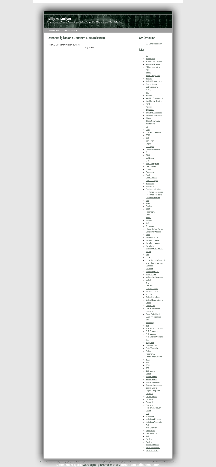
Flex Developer (152, 181)
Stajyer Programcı (153, 391)
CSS (147, 138)
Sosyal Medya (151, 388)
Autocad (149, 107)
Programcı (150, 343)
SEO (148, 368)
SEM (148, 365)
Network (149, 286)
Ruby (148, 359)
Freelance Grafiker (153, 189)
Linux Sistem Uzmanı (154, 263)
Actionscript (150, 58)
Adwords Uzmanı (153, 64)
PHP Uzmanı (151, 334)
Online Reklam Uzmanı (155, 300)
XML (147, 436)
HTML (148, 218)
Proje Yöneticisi (152, 348)
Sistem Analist (151, 379)
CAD (148, 130)
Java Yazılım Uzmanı (154, 249)
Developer (150, 147)
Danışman (150, 141)
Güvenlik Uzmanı (153, 198)
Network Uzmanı (152, 291)
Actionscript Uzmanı (154, 61)
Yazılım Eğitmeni (152, 445)
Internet (149, 220)
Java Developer (152, 237)
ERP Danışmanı (152, 163)
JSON (148, 252)
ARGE (148, 90)
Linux (148, 257)
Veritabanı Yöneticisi (154, 422)
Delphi (148, 144)
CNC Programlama (153, 132)
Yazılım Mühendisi (153, 448)
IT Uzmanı (150, 226)
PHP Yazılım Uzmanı (154, 337)
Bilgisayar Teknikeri (153, 115)
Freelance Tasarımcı (154, 192)
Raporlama (150, 354)
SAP (147, 362)
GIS (147, 201)
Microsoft (149, 269)
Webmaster (150, 430)
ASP (147, 93)
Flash (148, 175)
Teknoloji (149, 402)
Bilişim (148, 118)
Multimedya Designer (154, 277)
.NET (148, 283)
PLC (147, 340)
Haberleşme (151, 212)
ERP (147, 161)
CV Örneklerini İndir (154, 44)
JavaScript (150, 246)
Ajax (147, 70)
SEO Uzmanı (151, 371)
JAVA (148, 235)
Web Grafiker (151, 428)
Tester (148, 411)
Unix (147, 414)
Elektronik (150, 158)
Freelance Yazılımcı (154, 195)
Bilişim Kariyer (54, 30)
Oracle (148, 303)
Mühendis (150, 266)
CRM (148, 135)
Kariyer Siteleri (70, 30)
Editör (148, 155)
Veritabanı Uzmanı (153, 419)
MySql (148, 280)
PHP (147, 325)
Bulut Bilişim (150, 124)
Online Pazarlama (153, 297)
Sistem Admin (151, 377)
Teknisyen (150, 399)
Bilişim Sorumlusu (153, 121)
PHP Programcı (152, 331)
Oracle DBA (150, 306)
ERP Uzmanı (151, 166)
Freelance (150, 186)
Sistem (148, 374)
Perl (147, 320)
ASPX (148, 104)
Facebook (150, 172)
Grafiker (149, 206)
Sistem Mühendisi (153, 382)
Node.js (149, 294)
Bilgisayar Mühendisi (154, 112)
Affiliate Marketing (153, 67)
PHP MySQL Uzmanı (154, 328)
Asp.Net (149, 95)
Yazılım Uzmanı (152, 450)
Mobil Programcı (152, 272)
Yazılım (149, 439)
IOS (147, 223)
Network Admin (152, 289)
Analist (148, 73)
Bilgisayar (150, 110)
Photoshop (150, 323)
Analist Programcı (153, 76)
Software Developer (154, 385)
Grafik (148, 203)
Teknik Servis (151, 396)
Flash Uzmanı (151, 178)
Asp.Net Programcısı (154, 98)
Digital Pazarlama (153, 149)
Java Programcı (152, 240)
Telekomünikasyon (153, 408)
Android (149, 78)
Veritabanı (150, 416)
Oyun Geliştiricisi (152, 314)
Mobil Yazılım (151, 274)
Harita (148, 215)
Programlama (151, 345)
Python (148, 351)
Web (147, 425)
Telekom (149, 405)
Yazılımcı (149, 442)
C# (147, 127)
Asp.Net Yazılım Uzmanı (156, 101)
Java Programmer (153, 243)
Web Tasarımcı (152, 433)
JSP (147, 254)
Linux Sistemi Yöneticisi (155, 260)
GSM (148, 209)
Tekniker (149, 394)
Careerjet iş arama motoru (101, 464)
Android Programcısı (154, 81)
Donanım (149, 152)
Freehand (150, 183)
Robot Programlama (154, 357)
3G (147, 56)
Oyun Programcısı (153, 317)
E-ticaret (149, 169)
